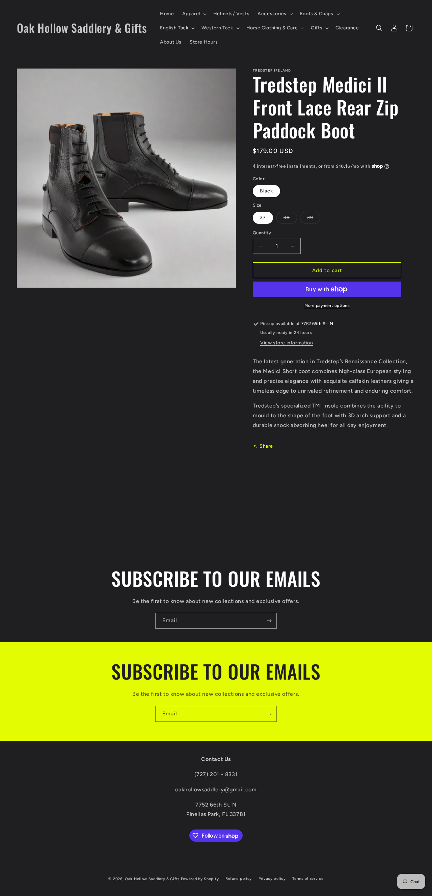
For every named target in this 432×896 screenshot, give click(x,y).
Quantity (262, 232)
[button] (193, 14)
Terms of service (307, 878)
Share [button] (266, 446)
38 (290, 219)
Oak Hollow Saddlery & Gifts (152, 879)
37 (263, 217)
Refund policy (238, 878)
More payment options (327, 305)
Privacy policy (272, 878)
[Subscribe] (269, 621)
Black (266, 191)
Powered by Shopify (200, 879)
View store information (286, 343)
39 (313, 219)
